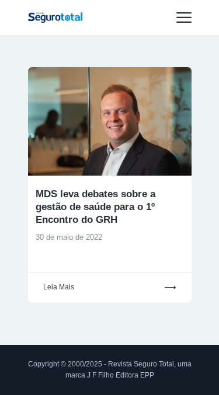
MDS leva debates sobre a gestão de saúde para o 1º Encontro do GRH (95, 206)
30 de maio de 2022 (69, 237)
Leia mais (58, 287)
